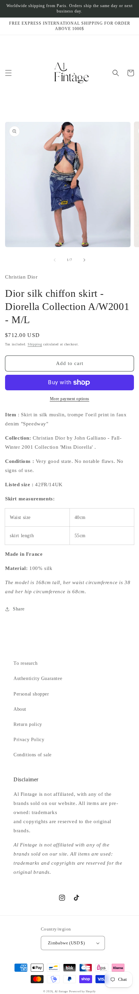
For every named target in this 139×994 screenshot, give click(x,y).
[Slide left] (54, 260)
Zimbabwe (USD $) (66, 942)
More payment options (69, 398)
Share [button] (19, 608)
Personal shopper (31, 694)
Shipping (35, 344)
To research (25, 663)
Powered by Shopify (82, 991)
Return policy (27, 724)
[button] (8, 73)
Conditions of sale (32, 754)
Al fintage (61, 991)
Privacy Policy (28, 739)
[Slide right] (84, 260)
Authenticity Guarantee (37, 678)
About (19, 709)
